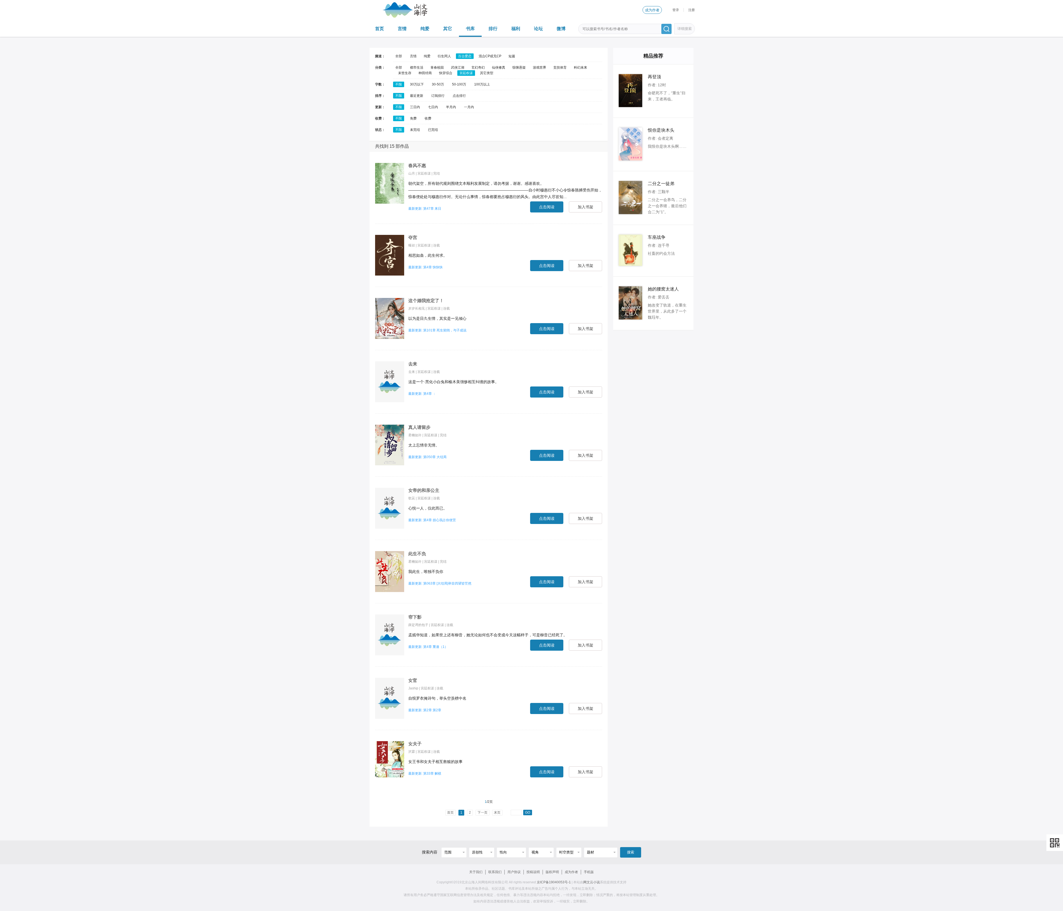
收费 (428, 118)
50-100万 (459, 84)
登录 (675, 10)
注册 (691, 10)
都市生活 (416, 67)
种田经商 (425, 73)
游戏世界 (539, 67)
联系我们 (495, 872)
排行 (493, 28)
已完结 (433, 130)
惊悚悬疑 (519, 67)
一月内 (469, 107)
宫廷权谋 (466, 73)
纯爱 (424, 28)
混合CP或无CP (490, 56)
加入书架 (585, 207)
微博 (561, 28)
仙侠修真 (498, 67)
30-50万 (438, 84)
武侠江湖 (457, 67)
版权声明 (552, 872)
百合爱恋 (464, 56)
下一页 (482, 812)
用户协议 (514, 872)
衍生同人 (444, 56)
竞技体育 (560, 67)
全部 (398, 56)
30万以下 (417, 84)
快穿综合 (445, 73)
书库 (470, 28)
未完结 (415, 130)
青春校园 (437, 67)
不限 (398, 84)
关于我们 (476, 872)
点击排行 (459, 96)
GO (527, 812)
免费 (413, 118)
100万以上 (482, 84)
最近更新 (416, 96)
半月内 (451, 107)
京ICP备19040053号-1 (554, 882)
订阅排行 (438, 96)
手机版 (589, 872)
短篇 (512, 56)
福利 (515, 28)
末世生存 (404, 73)
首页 (379, 28)
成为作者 (652, 10)
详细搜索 (684, 29)
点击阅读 (546, 207)
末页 (497, 812)
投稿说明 (533, 872)
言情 (402, 28)
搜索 (630, 852)
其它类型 (486, 73)
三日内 (415, 107)
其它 (447, 28)
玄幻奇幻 (478, 67)
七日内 (433, 107)
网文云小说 (591, 882)
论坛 (538, 28)
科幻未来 (580, 67)
